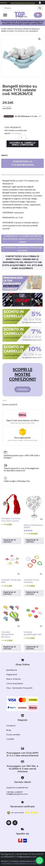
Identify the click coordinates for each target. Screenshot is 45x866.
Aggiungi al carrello (9, 541)
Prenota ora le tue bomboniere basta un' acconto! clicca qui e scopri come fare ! (23, 22)
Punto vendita (13, 734)
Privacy (5, 861)
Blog (8, 730)
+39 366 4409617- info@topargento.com (17, 793)
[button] (5, 15)
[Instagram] (15, 822)
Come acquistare (14, 683)
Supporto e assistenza (17, 787)
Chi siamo (11, 725)
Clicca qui (22, 389)
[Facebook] (8, 822)
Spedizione (11, 670)
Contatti (10, 739)
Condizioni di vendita (30, 861)
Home (3, 29)
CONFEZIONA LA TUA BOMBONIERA (22, 163)
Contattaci (16, 133)
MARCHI (10, 29)
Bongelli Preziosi (23, 29)
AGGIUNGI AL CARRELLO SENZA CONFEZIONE (23, 144)
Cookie (14, 861)
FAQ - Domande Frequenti (19, 688)
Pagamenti (11, 674)
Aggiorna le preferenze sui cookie (19, 864)
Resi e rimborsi (13, 679)
